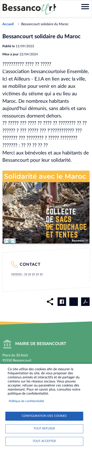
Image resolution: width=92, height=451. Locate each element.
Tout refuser (44, 428)
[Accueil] (29, 9)
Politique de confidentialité (26, 401)
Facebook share (62, 301)
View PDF (85, 301)
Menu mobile (85, 6)
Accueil (8, 24)
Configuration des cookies (44, 415)
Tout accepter (44, 441)
